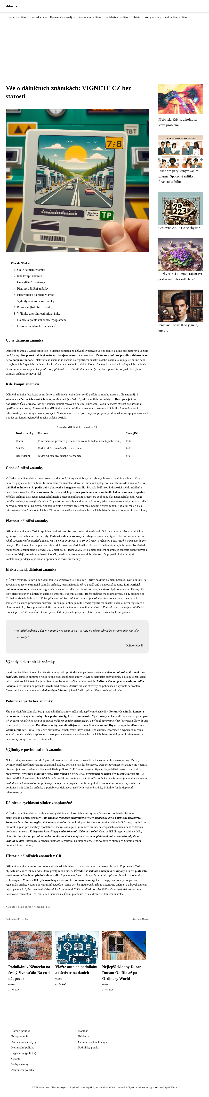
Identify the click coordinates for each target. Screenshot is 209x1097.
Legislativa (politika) (117, 17)
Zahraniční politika (176, 17)
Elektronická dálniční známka (35, 294)
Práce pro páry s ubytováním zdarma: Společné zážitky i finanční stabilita (178, 176)
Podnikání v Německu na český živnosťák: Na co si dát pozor (29, 973)
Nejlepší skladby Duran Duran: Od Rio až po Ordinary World (121, 973)
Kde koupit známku (29, 276)
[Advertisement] (104, 44)
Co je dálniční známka (31, 269)
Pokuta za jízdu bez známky (34, 307)
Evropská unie (38, 17)
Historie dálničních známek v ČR (38, 326)
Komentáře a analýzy (62, 17)
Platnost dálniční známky (33, 288)
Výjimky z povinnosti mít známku (38, 313)
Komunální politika (89, 17)
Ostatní (137, 17)
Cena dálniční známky (31, 282)
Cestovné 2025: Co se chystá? (179, 228)
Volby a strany (153, 17)
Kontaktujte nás (42, 906)
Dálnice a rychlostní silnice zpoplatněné (41, 320)
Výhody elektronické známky (35, 301)
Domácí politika (16, 17)
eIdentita (11, 6)
